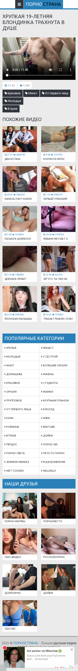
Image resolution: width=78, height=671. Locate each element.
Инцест (48, 347)
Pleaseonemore (53, 461)
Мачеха (48, 374)
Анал (10, 365)
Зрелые (11, 347)
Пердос (11, 444)
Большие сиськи (54, 365)
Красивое (14, 93)
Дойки (47, 435)
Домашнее (14, 374)
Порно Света (15, 453)
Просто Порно (53, 453)
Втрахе (12, 108)
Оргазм (11, 391)
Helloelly (49, 470)
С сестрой (50, 356)
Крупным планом (55, 400)
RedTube (48, 426)
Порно (43, 4)
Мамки (47, 391)
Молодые (14, 101)
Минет (32, 93)
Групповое (14, 400)
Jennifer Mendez (17, 461)
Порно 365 (50, 444)
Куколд (48, 409)
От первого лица (56, 93)
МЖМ (46, 417)
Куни (9, 417)
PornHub (12, 426)
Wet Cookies (15, 470)
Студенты (50, 382)
